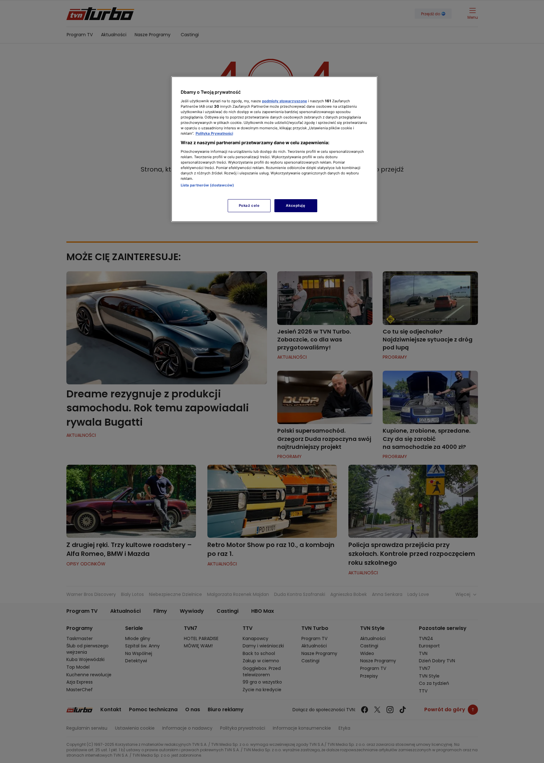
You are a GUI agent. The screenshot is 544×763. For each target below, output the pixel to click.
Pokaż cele (249, 205)
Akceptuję (295, 205)
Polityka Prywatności (214, 133)
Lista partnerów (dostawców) (207, 185)
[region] (274, 149)
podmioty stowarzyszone (284, 101)
